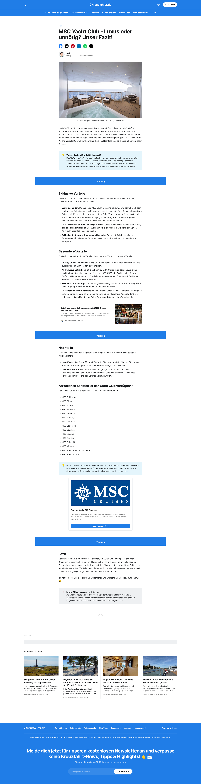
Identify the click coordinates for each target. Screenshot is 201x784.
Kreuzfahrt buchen (79, 13)
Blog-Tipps (103, 728)
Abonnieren (170, 5)
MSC (60, 26)
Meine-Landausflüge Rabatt (56, 13)
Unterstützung (60, 728)
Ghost (174, 728)
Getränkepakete (109, 13)
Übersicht (95, 13)
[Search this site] (24, 5)
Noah (68, 53)
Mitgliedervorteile (140, 13)
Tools (154, 13)
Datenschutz (75, 728)
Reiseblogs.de (90, 728)
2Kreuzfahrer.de (100, 4)
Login (158, 4)
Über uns (127, 728)
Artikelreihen (124, 13)
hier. (125, 471)
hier (169, 737)
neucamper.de (141, 728)
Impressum (116, 728)
